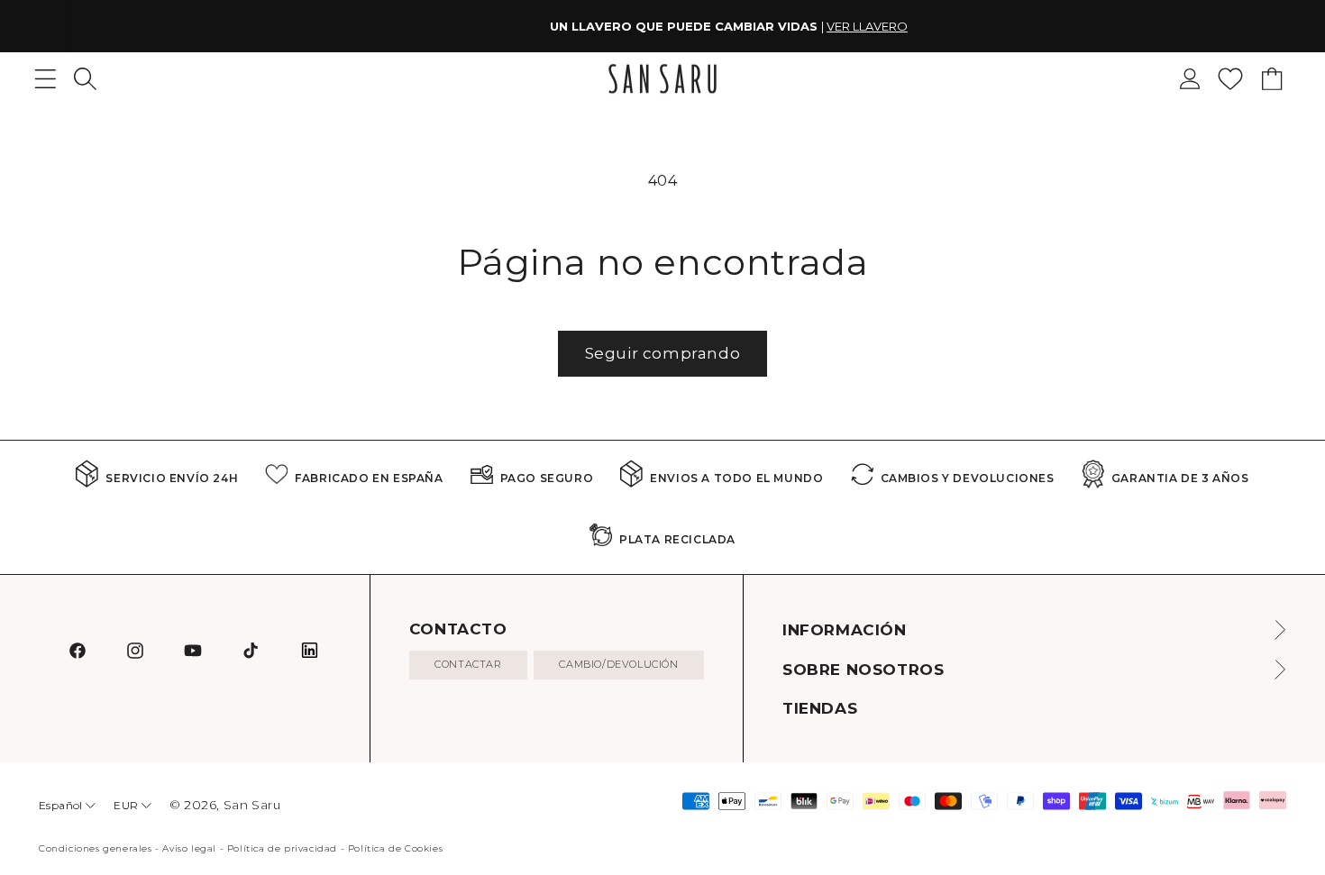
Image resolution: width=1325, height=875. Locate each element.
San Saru (252, 805)
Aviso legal (189, 848)
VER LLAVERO (801, 26)
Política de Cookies (395, 848)
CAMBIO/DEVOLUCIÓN (618, 664)
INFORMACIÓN (844, 630)
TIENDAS (819, 708)
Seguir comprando (663, 353)
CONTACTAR (467, 664)
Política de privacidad (282, 848)
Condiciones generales (95, 848)
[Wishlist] (1230, 79)
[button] (85, 79)
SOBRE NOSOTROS (863, 670)
